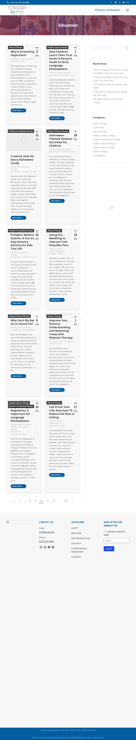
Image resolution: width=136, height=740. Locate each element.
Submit (109, 548)
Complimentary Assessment (79, 550)
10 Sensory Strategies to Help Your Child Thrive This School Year (110, 79)
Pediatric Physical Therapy (58, 131)
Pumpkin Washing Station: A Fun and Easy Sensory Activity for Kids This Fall (23, 241)
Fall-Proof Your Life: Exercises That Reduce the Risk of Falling (62, 412)
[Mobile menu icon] (127, 10)
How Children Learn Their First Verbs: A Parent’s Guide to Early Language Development (60, 60)
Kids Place (76, 533)
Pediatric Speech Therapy (57, 47)
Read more (16, 110)
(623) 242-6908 (46, 541)
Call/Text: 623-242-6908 (19, 2)
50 (65, 500)
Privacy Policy (75, 730)
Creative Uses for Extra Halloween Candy (22, 159)
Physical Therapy (15, 47)
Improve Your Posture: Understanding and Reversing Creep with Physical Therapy (61, 329)
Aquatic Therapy (100, 123)
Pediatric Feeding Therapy (104, 135)
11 (47, 500)
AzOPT (74, 528)
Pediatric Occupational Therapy (21, 131)
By (30, 59)
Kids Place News (100, 131)
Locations (76, 556)
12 (54, 500)
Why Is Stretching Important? (23, 53)
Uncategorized (99, 155)
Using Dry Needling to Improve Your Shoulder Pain (58, 240)
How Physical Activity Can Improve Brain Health (110, 86)
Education (76, 543)
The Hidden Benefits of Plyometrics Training (108, 101)
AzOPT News (98, 127)
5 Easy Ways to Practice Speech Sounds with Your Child (110, 93)
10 (41, 500)
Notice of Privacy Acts (95, 737)
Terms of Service (89, 730)
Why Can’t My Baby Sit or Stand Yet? (23, 322)
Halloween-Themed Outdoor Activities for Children (61, 140)
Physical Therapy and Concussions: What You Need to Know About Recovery (110, 71)
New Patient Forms (80, 538)
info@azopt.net (46, 532)
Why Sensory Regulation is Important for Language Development (20, 414)
